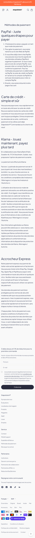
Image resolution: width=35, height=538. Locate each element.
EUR (12, 499)
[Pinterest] (11, 487)
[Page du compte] (7, 10)
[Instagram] (2, 487)
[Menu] (3, 10)
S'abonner (17, 387)
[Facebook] (6, 487)
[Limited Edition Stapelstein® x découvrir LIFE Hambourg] (17, 3)
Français (4, 499)
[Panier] (31, 10)
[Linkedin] (19, 487)
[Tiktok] (15, 487)
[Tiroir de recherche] (28, 10)
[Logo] (17, 10)
